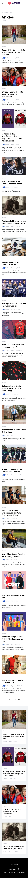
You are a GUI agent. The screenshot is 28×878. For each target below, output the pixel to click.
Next (19, 699)
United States (8, 868)
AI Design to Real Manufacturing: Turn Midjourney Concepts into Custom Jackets (14, 774)
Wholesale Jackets (14, 869)
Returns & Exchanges (14, 871)
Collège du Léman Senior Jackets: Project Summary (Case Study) (12, 388)
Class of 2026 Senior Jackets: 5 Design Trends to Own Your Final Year (13, 52)
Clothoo (7, 58)
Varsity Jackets (18, 868)
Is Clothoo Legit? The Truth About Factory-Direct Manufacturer (12, 94)
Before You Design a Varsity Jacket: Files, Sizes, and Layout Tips (14, 639)
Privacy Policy (21, 872)
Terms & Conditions (9, 872)
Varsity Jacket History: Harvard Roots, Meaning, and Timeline (13, 848)
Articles (4, 46)
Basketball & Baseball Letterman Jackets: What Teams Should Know (11, 512)
